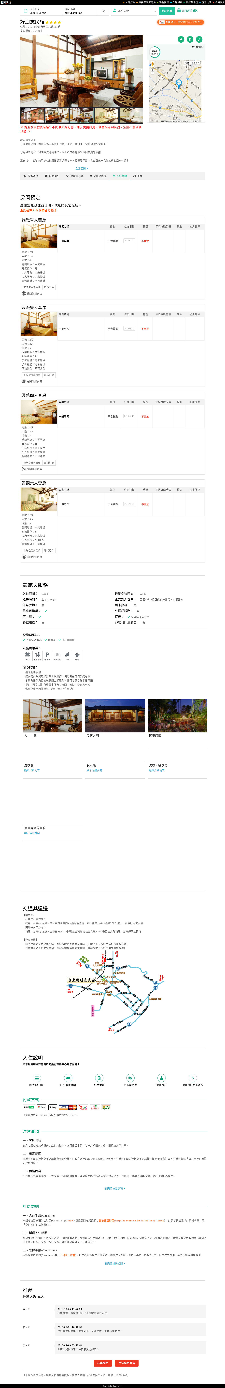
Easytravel (117, 1386)
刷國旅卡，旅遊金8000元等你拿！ (183, 22)
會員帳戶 (220, 2)
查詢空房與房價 (32, 287)
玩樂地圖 (206, 2)
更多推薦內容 (127, 1363)
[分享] (181, 39)
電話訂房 (49, 287)
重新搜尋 (166, 10)
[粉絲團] (190, 39)
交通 (99, 176)
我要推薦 (102, 1363)
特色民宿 (164, 2)
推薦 (140, 176)
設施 (77, 176)
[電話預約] (199, 39)
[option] (52, 715)
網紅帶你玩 (192, 2)
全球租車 (177, 2)
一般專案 (64, 241)
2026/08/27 (129, 241)
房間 (54, 176)
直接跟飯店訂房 (147, 2)
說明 (121, 176)
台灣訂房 (130, 2)
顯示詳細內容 (32, 770)
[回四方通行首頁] (6, 2)
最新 (33, 176)
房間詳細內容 (34, 293)
